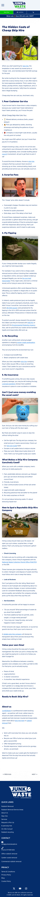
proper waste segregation (26, 343)
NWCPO (30, 323)
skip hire (26, 66)
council (4, 154)
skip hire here (19, 721)
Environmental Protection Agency (23, 325)
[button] (2, 5)
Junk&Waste (6, 711)
